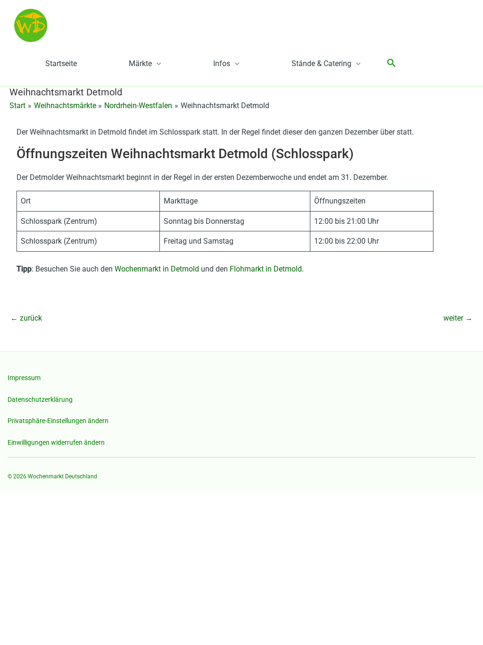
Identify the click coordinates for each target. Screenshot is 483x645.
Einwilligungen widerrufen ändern (56, 442)
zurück (26, 318)
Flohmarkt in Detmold (266, 268)
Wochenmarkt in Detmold (157, 268)
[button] (391, 63)
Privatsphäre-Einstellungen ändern (58, 420)
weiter (458, 318)
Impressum (24, 378)
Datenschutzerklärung (40, 399)
